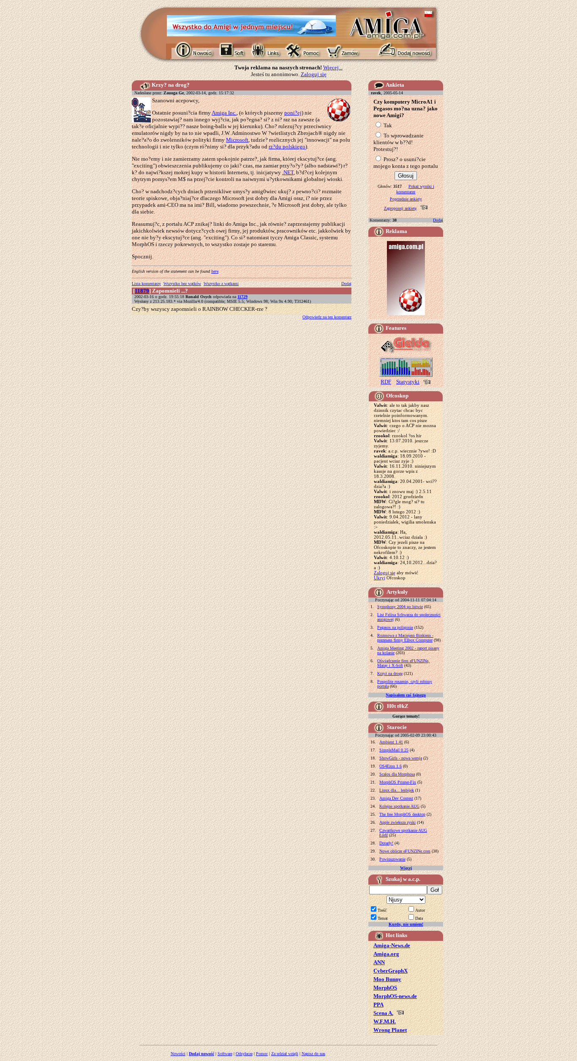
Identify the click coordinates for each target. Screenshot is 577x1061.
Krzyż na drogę (390, 673)
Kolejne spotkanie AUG (399, 806)
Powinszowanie (392, 859)
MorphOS (385, 987)
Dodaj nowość (201, 1053)
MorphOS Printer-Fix (397, 782)
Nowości (178, 1053)
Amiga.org (386, 954)
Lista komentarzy (146, 283)
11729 (242, 296)
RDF (386, 381)
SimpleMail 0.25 (393, 750)
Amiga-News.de (391, 945)
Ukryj (379, 577)
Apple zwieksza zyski (397, 822)
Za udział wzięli (284, 1053)
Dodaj (346, 283)
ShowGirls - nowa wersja (400, 758)
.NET (288, 172)
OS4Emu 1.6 (390, 766)
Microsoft (237, 140)
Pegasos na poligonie (395, 627)
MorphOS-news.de (395, 996)
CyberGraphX (390, 971)
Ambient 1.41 (391, 742)
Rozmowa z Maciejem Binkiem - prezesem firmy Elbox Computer (405, 637)
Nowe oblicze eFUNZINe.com (404, 851)
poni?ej (293, 113)
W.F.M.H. (384, 1021)
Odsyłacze (244, 1053)
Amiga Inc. (224, 113)
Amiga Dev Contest (396, 798)
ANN (379, 962)
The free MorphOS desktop (402, 814)
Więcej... (333, 67)
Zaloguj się (314, 74)
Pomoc (262, 1053)
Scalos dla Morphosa (397, 774)
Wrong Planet (390, 1030)
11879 (142, 291)
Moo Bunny (387, 979)
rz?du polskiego (287, 146)
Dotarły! (386, 843)
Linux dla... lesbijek (396, 790)
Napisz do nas (313, 1053)
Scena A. (383, 1013)
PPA (378, 1004)
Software (225, 1053)
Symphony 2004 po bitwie (400, 606)
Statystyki (407, 381)
